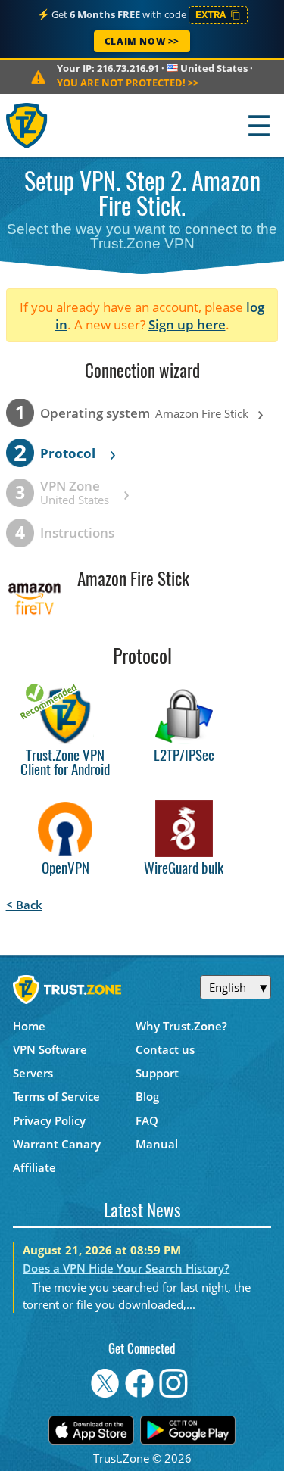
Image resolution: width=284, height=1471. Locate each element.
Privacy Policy (49, 1120)
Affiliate (34, 1167)
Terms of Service (56, 1096)
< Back (24, 904)
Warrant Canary (57, 1144)
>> (127, 82)
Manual (157, 1144)
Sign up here (187, 324)
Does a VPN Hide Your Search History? (126, 1268)
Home (29, 1025)
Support (157, 1072)
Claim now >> (142, 41)
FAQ (147, 1120)
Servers (33, 1072)
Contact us (165, 1049)
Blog (147, 1096)
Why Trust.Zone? (181, 1025)
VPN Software (50, 1049)
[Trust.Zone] (27, 125)
